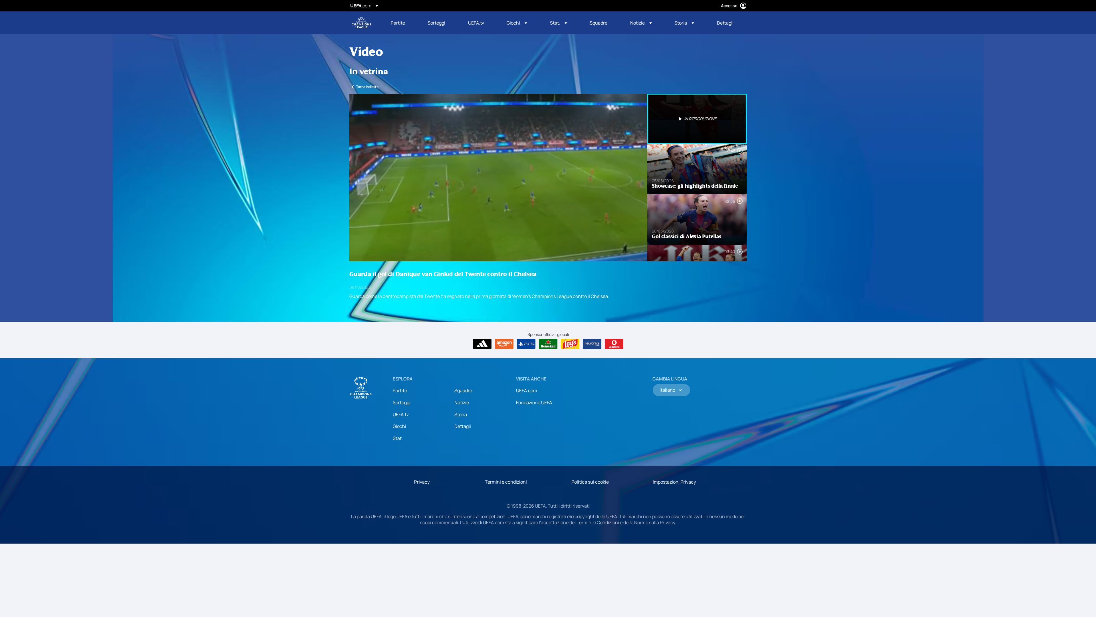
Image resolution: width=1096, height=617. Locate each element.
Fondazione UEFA (534, 402)
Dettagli (462, 426)
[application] (498, 177)
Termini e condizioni (506, 482)
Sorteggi (401, 402)
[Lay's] (570, 344)
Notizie (461, 402)
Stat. (398, 438)
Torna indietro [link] (367, 86)
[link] (398, 22)
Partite (400, 390)
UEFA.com (526, 390)
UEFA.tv (401, 414)
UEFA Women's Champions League (361, 22)
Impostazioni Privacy (674, 482)
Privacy (422, 482)
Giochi (399, 426)
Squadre (463, 390)
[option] (697, 119)
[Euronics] (592, 344)
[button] (517, 22)
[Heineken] (548, 344)
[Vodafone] (614, 344)
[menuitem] (402, 22)
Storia (460, 414)
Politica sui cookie (590, 482)
